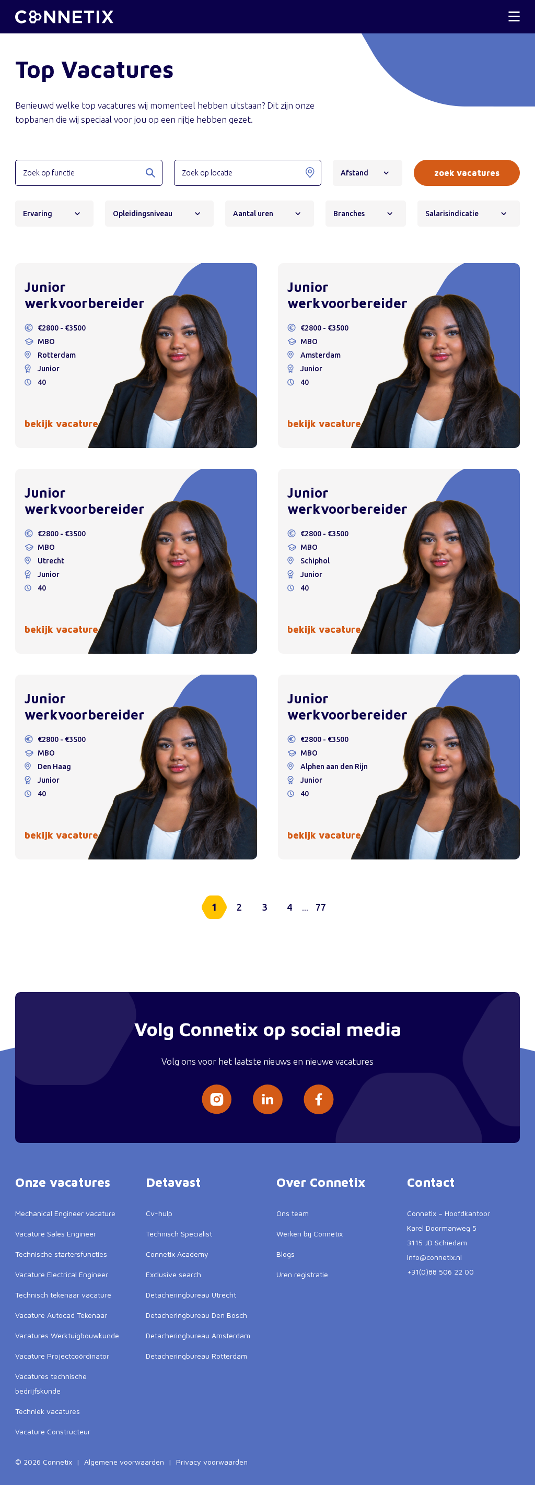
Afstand (354, 173)
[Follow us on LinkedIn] (267, 1099)
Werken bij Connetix (309, 1233)
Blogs (285, 1254)
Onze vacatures (62, 1182)
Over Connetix (321, 1182)
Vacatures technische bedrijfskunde (51, 1383)
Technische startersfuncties (61, 1254)
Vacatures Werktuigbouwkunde (67, 1335)
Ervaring (37, 213)
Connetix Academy (177, 1254)
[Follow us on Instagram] (216, 1099)
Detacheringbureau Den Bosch (196, 1315)
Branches (349, 213)
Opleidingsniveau (142, 213)
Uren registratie (302, 1274)
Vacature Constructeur (52, 1431)
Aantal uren (253, 213)
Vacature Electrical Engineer (61, 1274)
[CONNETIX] (64, 16)
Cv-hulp (159, 1213)
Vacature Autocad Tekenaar (61, 1315)
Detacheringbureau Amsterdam (198, 1335)
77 (321, 907)
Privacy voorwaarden (212, 1461)
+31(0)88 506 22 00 (440, 1271)
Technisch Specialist (179, 1233)
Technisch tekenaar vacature (63, 1294)
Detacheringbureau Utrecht (191, 1294)
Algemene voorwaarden (124, 1461)
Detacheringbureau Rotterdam (196, 1355)
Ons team (292, 1213)
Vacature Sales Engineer (55, 1233)
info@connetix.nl (434, 1257)
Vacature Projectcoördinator (62, 1355)
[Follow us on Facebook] (319, 1099)
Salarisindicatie (452, 213)
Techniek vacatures (47, 1411)
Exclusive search (173, 1274)
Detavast (173, 1182)
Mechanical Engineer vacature (65, 1213)
